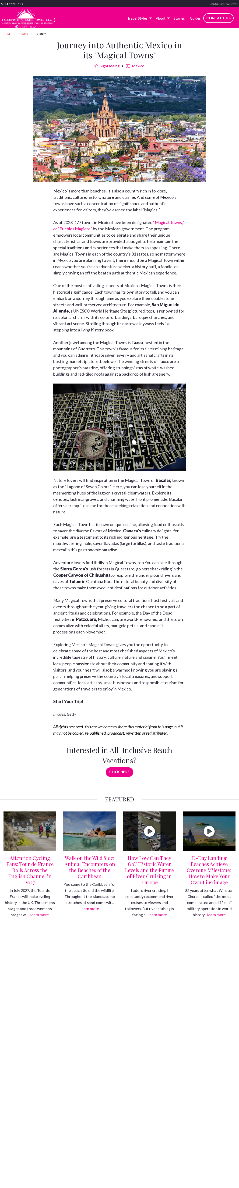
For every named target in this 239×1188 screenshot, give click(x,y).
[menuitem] (139, 18)
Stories (179, 18)
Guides (195, 18)
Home (7, 34)
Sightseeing (109, 66)
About (160, 18)
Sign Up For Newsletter (224, 3)
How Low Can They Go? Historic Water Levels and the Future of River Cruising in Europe (149, 870)
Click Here (119, 772)
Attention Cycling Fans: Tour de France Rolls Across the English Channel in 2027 (30, 870)
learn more (39, 914)
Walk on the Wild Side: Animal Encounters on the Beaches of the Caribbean (89, 867)
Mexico (137, 66)
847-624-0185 (13, 3)
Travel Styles (137, 18)
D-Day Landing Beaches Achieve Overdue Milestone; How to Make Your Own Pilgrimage (209, 870)
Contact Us (218, 18)
